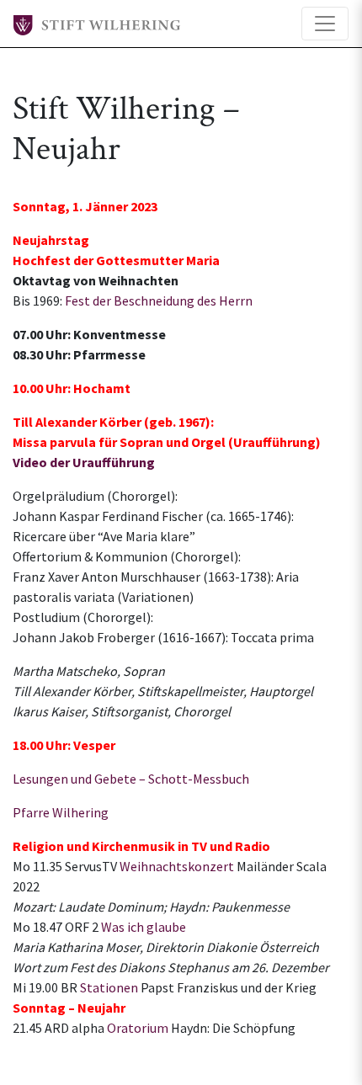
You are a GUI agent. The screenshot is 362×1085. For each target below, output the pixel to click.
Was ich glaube (143, 926)
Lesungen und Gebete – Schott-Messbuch (131, 778)
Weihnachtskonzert (177, 866)
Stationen (109, 987)
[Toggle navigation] (325, 23)
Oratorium (137, 1027)
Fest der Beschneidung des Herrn (159, 300)
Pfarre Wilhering (61, 812)
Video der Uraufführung (84, 462)
